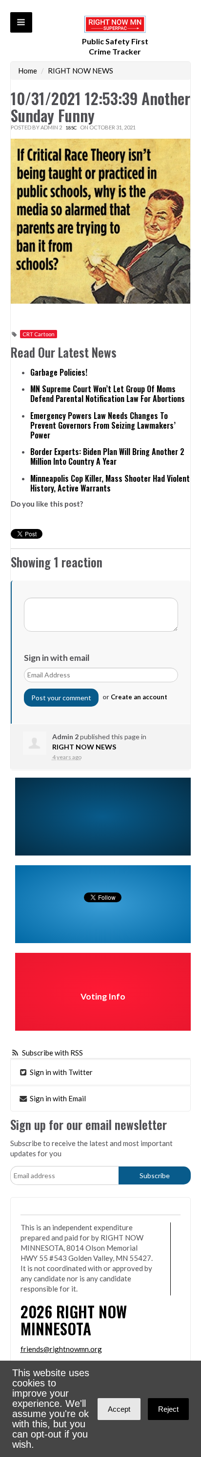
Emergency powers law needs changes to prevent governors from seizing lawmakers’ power (103, 425)
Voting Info (102, 996)
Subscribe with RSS (52, 1052)
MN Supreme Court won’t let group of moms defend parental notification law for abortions (107, 393)
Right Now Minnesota (73, 1320)
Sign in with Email (57, 1098)
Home (27, 70)
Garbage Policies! (58, 372)
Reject (168, 1409)
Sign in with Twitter (60, 1072)
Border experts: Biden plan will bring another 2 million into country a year (107, 456)
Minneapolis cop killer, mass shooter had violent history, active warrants (110, 483)
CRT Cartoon (38, 334)
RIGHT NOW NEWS (80, 70)
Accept (119, 1409)
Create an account (139, 697)
